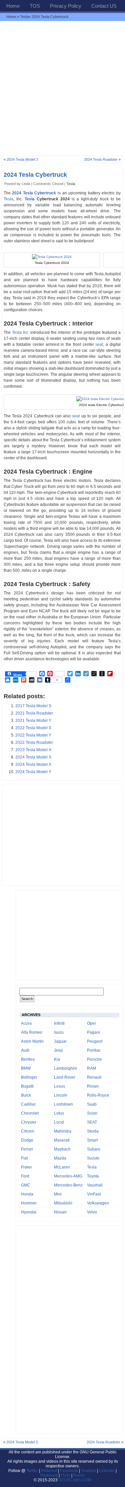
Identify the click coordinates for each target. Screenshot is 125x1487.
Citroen (27, 1131)
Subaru (93, 1149)
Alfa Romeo (31, 1032)
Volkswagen (98, 1203)
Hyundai (28, 1212)
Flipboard (49, 1475)
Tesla (24, 17)
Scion (92, 1113)
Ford (25, 1176)
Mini (58, 1194)
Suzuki (93, 1158)
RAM (91, 1068)
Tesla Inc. (20, 332)
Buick (26, 1095)
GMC (25, 1185)
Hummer (29, 1203)
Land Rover (64, 1077)
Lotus (59, 1113)
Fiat (24, 1158)
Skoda (93, 1131)
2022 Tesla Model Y (33, 735)
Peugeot (94, 1041)
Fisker (26, 1167)
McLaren (62, 1167)
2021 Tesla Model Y (33, 720)
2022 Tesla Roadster (34, 742)
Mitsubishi (63, 1203)
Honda (27, 1194)
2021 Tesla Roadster (34, 713)
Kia (57, 1059)
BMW (26, 1068)
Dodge (27, 1140)
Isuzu (59, 1032)
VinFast (94, 1194)
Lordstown (63, 1104)
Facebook (69, 1470)
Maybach (62, 1149)
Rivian (93, 1086)
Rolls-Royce (98, 1095)
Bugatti (27, 1086)
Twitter (32, 1470)
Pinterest (49, 1470)
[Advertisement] (62, 88)
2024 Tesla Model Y (33, 771)
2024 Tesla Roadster (101, 159)
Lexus (59, 1086)
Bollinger (29, 1077)
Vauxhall (95, 1185)
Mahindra (62, 1131)
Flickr (65, 1475)
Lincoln (60, 1095)
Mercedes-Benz (68, 1185)
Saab (92, 1104)
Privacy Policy (65, 6)
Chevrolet (30, 1113)
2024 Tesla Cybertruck (35, 174)
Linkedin (107, 1470)
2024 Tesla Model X (33, 764)
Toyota (93, 1176)
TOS (35, 6)
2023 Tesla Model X (33, 749)
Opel (91, 1023)
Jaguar (60, 1041)
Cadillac (28, 1104)
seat (99, 344)
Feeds (79, 1475)
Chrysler (28, 1122)
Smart (92, 1140)
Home (13, 6)
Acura (26, 1023)
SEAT (92, 1122)
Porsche (94, 1059)
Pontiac (94, 1050)
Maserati (62, 1140)
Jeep (58, 1050)
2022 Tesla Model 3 (33, 728)
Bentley (28, 1059)
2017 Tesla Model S (33, 706)
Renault (94, 1077)
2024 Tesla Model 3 (22, 159)
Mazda (60, 1158)
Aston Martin (32, 1041)
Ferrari (27, 1149)
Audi (25, 1050)
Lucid (59, 1122)
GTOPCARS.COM (75, 1480)
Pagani (93, 1032)
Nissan (60, 1212)
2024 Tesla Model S (33, 757)
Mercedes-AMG (68, 1176)
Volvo (92, 1212)
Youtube (88, 1470)
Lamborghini (65, 1068)
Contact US (104, 6)
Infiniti (59, 1023)
